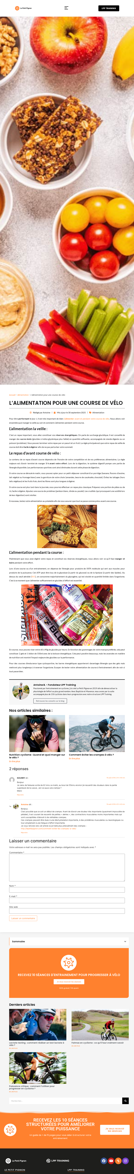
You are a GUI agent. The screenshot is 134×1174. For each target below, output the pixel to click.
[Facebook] (104, 1161)
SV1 (33, 576)
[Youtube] (111, 1161)
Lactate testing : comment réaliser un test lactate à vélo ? (36, 1044)
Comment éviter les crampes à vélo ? (91, 754)
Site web (13, 907)
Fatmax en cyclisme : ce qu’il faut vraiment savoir (98, 1042)
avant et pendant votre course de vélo (86, 418)
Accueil (12, 395)
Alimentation (23, 395)
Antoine (24, 804)
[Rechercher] (125, 1101)
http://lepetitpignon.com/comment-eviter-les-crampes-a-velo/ (48, 828)
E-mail (13, 896)
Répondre (20, 795)
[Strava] (118, 1161)
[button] (66, 8)
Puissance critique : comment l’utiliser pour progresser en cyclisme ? (32, 1087)
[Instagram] (125, 1161)
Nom (12, 886)
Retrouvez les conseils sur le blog (50, 701)
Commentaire (16, 852)
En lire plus (14, 761)
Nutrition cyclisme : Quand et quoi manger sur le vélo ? (37, 756)
